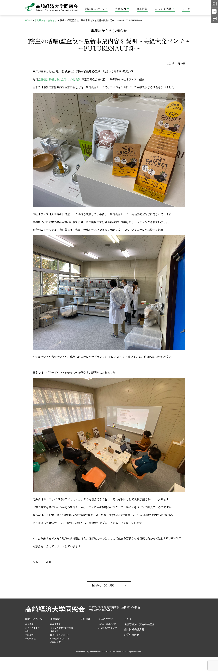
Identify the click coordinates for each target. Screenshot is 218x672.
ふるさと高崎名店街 (107, 627)
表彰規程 (29, 634)
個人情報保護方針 (134, 629)
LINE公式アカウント (60, 638)
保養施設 (54, 631)
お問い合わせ (131, 634)
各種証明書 (55, 642)
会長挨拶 (29, 624)
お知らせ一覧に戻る (103, 585)
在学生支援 (55, 624)
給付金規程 (30, 638)
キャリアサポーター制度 (61, 627)
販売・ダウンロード (59, 634)
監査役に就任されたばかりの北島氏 (59, 79)
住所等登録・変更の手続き (139, 624)
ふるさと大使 (163, 8)
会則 (27, 631)
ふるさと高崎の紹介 (107, 624)
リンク (186, 8)
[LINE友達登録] (214, 11)
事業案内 (120, 8)
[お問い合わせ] (214, 19)
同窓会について (95, 8)
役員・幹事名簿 (32, 627)
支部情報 (142, 8)
